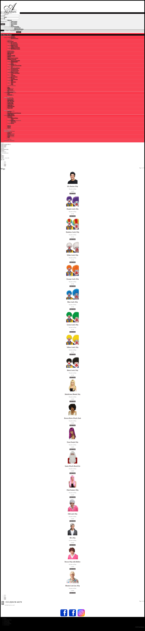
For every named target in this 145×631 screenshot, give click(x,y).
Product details (72, 193)
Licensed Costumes (11, 56)
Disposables (9, 123)
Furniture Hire (10, 97)
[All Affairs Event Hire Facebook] (64, 616)
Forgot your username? (8, 27)
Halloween (9, 40)
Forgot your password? (8, 26)
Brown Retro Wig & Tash (72, 418)
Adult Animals (10, 72)
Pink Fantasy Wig (72, 490)
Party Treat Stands (11, 131)
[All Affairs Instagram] (81, 616)
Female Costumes (11, 48)
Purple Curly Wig (72, 209)
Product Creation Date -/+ (6, 144)
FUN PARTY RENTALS (9, 140)
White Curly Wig (72, 255)
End (5, 165)
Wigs (8, 66)
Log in (7, 11)
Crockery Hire (10, 103)
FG (1, 154)
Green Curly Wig (72, 325)
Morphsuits (9, 77)
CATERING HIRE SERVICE (10, 92)
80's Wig (72, 538)
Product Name (3, 145)
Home (7, 30)
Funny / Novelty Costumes (12, 61)
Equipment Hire (10, 95)
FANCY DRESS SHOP (14, 30)
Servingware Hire (11, 111)
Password (3, 18)
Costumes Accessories (11, 64)
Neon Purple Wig (72, 442)
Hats (8, 74)
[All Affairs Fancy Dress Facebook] (72, 616)
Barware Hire (10, 113)
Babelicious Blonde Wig (72, 394)
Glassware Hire (10, 105)
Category (2, 148)
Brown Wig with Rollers (72, 562)
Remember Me (4, 21)
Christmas (9, 42)
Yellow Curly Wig (72, 347)
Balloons (9, 128)
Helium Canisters (10, 136)
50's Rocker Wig (72, 186)
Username (3, 16)
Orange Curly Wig (72, 279)
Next (5, 164)
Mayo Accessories (11, 91)
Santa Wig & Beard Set (72, 466)
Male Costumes (10, 50)
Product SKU (3, 146)
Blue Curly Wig (72, 302)
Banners (9, 125)
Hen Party (9, 139)
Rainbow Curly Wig (72, 232)
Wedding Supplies (11, 133)
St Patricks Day (10, 88)
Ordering (2, 150)
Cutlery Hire (9, 108)
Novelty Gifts (10, 80)
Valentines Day (10, 117)
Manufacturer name (4, 149)
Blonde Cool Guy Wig (72, 585)
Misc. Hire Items (10, 100)
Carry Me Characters (11, 85)
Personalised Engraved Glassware (14, 120)
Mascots (9, 58)
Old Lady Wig (72, 514)
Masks (8, 69)
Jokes (8, 82)
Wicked (2, 156)
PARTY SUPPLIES (8, 115)
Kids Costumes (10, 45)
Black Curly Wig (72, 370)
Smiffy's (2, 155)
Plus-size (9, 53)
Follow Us (6, 14)
